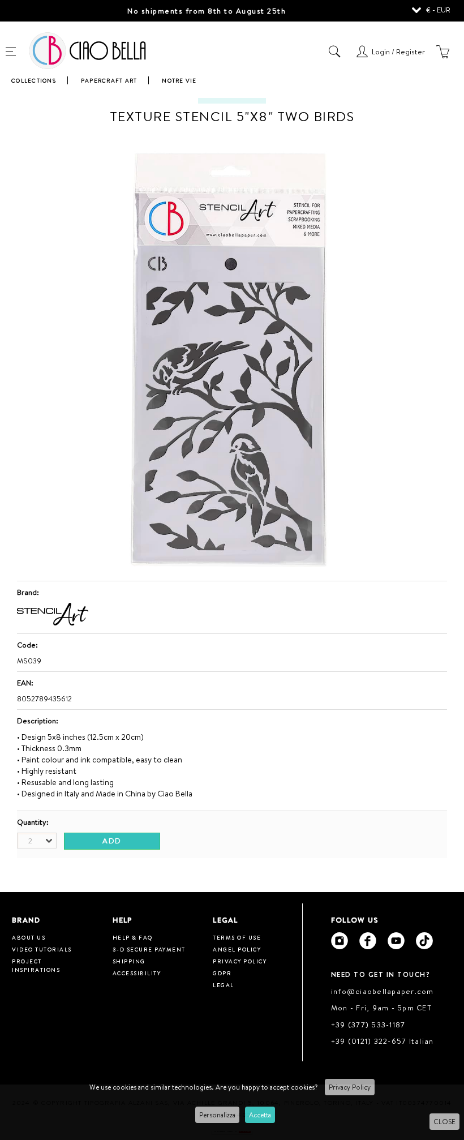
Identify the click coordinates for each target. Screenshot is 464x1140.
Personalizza (217, 1115)
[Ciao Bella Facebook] (367, 940)
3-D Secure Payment (149, 949)
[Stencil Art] (52, 623)
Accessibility (137, 973)
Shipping (129, 961)
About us (28, 937)
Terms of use (237, 937)
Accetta (260, 1115)
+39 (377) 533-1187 (368, 1024)
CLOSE (444, 1121)
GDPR (222, 973)
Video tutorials (42, 949)
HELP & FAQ (133, 937)
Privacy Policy (350, 1087)
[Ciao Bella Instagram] (339, 940)
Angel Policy (237, 949)
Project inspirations (36, 965)
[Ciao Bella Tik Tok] (424, 940)
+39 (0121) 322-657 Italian (382, 1041)
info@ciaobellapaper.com (382, 991)
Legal (223, 985)
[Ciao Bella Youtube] (396, 940)
